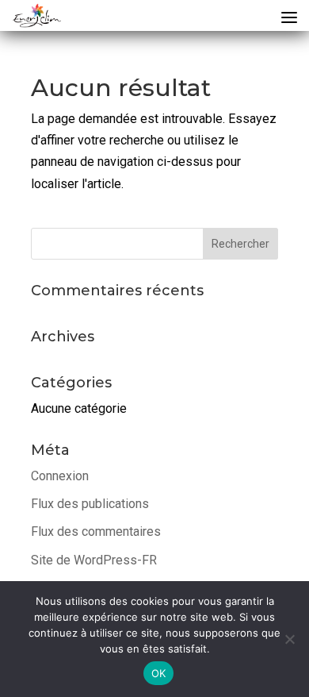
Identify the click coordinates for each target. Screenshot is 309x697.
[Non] (289, 639)
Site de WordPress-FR (94, 560)
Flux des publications (90, 503)
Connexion (60, 475)
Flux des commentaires (96, 531)
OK (158, 673)
